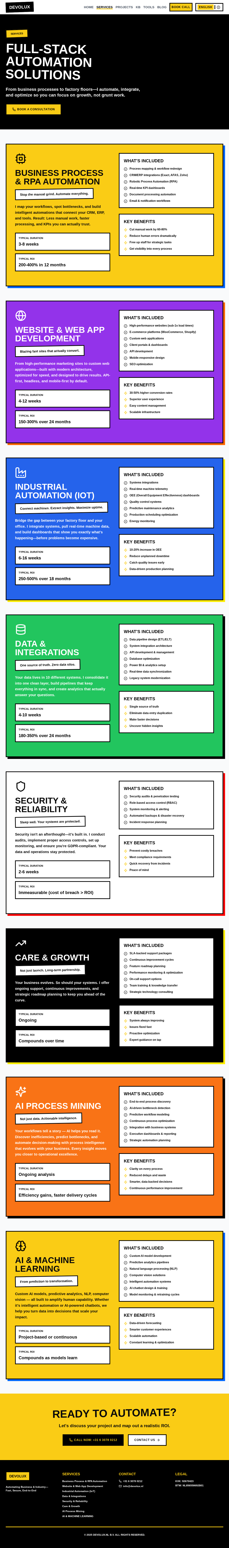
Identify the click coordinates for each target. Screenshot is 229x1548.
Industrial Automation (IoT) (78, 1491)
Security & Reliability (75, 1501)
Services (104, 7)
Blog (162, 7)
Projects (124, 7)
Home (89, 7)
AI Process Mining (73, 1511)
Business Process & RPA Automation (84, 1481)
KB (138, 7)
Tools (148, 7)
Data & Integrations (74, 1496)
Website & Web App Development (82, 1486)
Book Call (181, 7)
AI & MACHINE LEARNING (77, 1516)
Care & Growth (71, 1506)
